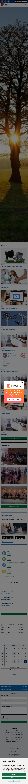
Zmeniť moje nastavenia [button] (14, 781)
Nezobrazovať (18, 382)
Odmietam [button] (14, 778)
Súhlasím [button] (13, 774)
